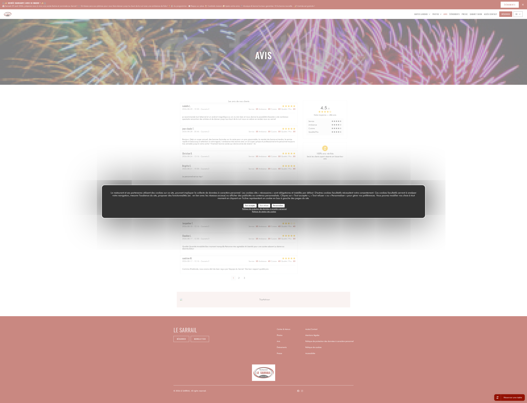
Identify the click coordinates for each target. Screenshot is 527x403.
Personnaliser (278, 205)
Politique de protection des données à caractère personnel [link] (264, 209)
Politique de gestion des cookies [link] (264, 211)
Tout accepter (250, 205)
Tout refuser (264, 205)
